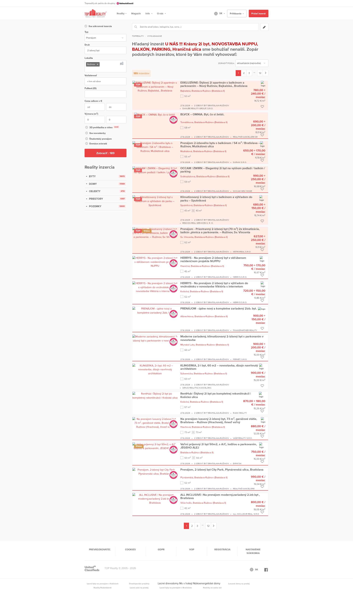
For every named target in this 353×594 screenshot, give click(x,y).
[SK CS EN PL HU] (218, 13)
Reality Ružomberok (103, 587)
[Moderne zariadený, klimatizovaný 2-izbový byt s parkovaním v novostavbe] (155, 338)
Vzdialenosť (91, 75)
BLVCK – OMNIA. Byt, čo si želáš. (202, 114)
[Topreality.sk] (96, 13)
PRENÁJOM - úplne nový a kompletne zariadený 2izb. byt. (218, 308)
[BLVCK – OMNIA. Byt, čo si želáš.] (155, 114)
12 (260, 72)
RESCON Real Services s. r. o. (197, 223)
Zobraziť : (105, 153)
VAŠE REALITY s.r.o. (242, 438)
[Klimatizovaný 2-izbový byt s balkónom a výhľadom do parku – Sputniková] (155, 200)
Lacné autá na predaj (139, 587)
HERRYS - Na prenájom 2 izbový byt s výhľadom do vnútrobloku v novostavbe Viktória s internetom (214, 284)
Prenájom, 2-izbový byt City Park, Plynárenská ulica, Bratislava (221, 469)
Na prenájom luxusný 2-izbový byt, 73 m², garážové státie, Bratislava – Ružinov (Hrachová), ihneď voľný (218, 420)
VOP (191, 549)
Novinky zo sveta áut (212, 587)
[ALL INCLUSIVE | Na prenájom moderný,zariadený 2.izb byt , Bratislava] (155, 498)
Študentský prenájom (100, 138)
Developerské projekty (139, 583)
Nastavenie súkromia (253, 551)
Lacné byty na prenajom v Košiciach (102, 583)
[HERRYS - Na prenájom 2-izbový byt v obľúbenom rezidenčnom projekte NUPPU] (155, 261)
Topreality (138, 36)
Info (147, 13)
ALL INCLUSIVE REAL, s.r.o (246, 514)
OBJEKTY (94, 191)
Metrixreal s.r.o (242, 252)
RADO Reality (240, 413)
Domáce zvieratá (98, 143)
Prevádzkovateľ (99, 549)
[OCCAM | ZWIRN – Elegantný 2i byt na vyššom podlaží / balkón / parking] (155, 170)
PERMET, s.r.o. (240, 359)
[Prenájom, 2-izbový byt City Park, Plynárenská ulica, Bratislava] (155, 471)
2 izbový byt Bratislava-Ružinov (211, 105)
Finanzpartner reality (245, 330)
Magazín (136, 13)
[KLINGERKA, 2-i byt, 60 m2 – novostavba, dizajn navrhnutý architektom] (155, 369)
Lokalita (89, 58)
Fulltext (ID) (91, 88)
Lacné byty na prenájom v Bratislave (176, 587)
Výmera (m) (91, 113)
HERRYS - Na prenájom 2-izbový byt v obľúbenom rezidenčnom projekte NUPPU (213, 259)
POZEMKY (94, 206)
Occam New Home (242, 191)
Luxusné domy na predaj (239, 583)
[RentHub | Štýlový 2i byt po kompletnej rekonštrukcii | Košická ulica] (155, 395)
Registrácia (222, 549)
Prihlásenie (236, 13)
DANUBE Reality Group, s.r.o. (197, 108)
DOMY (92, 183)
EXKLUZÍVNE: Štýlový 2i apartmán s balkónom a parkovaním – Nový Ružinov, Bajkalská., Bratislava (213, 84)
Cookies (130, 549)
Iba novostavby (97, 133)
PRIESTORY (95, 198)
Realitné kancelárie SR (245, 137)
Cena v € (93, 101)
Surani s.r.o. (240, 162)
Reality (120, 13)
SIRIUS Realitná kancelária (196, 388)
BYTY (92, 176)
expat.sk (237, 463)
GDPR (161, 549)
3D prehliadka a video (103, 127)
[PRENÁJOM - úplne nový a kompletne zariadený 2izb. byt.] (155, 310)
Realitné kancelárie (243, 488)
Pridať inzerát (258, 13)
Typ (86, 31)
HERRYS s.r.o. (240, 277)
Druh (87, 44)
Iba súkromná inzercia (100, 26)
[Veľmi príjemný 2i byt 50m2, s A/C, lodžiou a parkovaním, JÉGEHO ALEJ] (155, 446)
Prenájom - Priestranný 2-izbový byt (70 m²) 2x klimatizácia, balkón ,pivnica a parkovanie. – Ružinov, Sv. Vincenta (220, 230)
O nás (160, 13)
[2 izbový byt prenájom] (265, 73)
